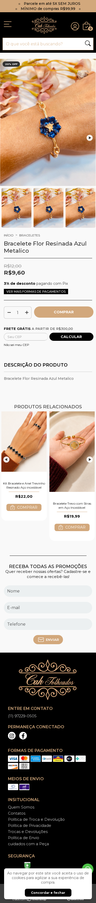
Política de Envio (23, 837)
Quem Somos (21, 807)
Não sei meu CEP (16, 345)
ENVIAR (52, 640)
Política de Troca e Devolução (36, 819)
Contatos (16, 813)
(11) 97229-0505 (22, 715)
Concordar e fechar (48, 893)
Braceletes (29, 235)
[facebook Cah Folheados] (23, 735)
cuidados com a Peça (28, 843)
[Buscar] (87, 44)
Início (9, 235)
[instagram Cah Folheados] (12, 735)
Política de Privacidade (29, 825)
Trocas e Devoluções (28, 831)
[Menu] (8, 25)
